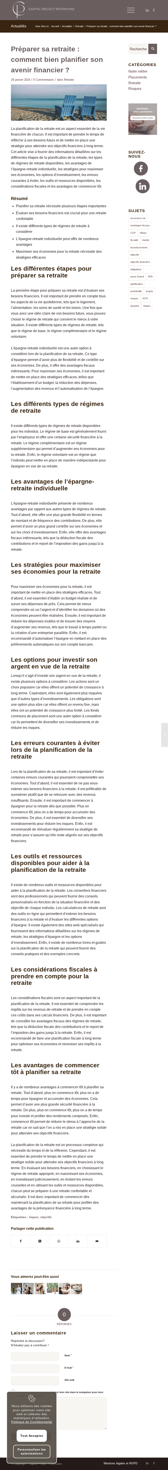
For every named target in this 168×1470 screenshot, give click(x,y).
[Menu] (129, 10)
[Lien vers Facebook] (153, 10)
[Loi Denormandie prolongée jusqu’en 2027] (16, 1288)
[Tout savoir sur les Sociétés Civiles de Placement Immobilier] (164, 735)
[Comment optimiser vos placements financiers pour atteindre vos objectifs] (76, 1288)
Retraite (69, 79)
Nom (68, 1355)
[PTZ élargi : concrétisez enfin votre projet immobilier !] (40, 1288)
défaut (143, 233)
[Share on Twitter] (39, 1241)
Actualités (18, 26)
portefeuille (136, 291)
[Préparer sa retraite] (59, 102)
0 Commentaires (43, 79)
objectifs (46, 1217)
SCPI (145, 298)
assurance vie (137, 218)
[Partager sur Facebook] (20, 1241)
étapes (33, 1217)
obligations (136, 269)
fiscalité (134, 240)
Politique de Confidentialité (31, 1422)
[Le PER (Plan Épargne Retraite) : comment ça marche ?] (52, 1288)
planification (136, 284)
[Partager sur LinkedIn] (77, 1241)
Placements (137, 77)
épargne (134, 306)
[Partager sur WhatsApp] (58, 1241)
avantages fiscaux (140, 225)
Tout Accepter (31, 1435)
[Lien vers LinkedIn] (147, 10)
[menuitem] (129, 10)
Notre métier (137, 71)
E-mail (69, 1367)
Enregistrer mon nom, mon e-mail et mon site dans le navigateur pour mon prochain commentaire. (60, 1394)
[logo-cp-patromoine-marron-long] (44, 10)
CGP (133, 233)
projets (149, 291)
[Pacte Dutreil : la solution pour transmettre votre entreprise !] (28, 1288)
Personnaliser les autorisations (32, 1451)
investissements (139, 247)
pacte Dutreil (137, 276)
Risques (134, 89)
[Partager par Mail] (97, 1241)
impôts (145, 240)
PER (150, 276)
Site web (69, 1380)
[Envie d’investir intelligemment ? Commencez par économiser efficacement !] (64, 1288)
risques (134, 298)
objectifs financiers (140, 262)
